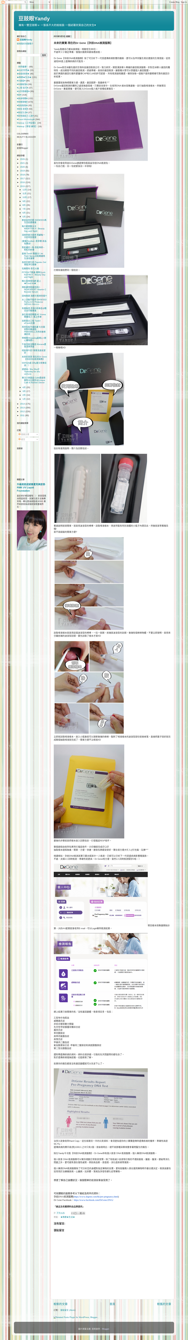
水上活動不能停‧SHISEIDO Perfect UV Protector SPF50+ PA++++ (34, 302)
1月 (24, 399)
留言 (22, 439)
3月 (24, 391)
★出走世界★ (23, 70)
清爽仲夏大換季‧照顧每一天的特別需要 (33, 236)
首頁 (112, 1304)
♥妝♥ (19, 95)
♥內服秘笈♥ (22, 84)
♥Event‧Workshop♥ (26, 119)
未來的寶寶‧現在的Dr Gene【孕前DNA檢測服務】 (34, 358)
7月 (24, 209)
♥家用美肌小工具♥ (25, 116)
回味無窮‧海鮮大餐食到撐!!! (34, 296)
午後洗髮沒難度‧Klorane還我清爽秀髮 (34, 345)
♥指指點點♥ (22, 105)
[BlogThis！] (75, 1213)
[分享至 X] (78, 1213)
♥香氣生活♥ (22, 112)
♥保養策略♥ (22, 102)
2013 (22, 408)
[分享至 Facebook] (80, 1213)
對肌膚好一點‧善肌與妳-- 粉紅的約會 (33, 248)
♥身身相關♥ (22, 98)
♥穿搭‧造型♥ (22, 109)
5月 (24, 217)
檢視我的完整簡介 (25, 44)
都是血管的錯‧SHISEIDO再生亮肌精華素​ (34, 221)
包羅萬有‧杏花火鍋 (30, 268)
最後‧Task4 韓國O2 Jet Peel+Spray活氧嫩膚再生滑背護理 (33, 255)
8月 (24, 205)
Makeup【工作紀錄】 (27, 123)
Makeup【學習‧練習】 (27, 126)
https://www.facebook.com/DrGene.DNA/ (93, 1200)
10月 (24, 197)
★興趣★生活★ (68, 1217)
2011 (22, 415)
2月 (24, 395)
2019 (22, 171)
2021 (22, 163)
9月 (24, 201)
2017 (22, 178)
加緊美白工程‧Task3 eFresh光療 (31, 322)
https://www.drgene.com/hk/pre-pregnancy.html (96, 1196)
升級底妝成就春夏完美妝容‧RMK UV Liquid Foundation (31, 487)
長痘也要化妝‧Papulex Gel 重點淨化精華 (34, 263)
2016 (22, 182)
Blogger (105, 1329)
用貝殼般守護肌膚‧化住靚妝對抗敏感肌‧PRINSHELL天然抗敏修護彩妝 (34, 330)
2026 (22, 159)
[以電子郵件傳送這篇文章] (72, 1213)
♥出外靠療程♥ (23, 91)
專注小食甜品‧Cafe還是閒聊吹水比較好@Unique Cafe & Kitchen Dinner (33, 380)
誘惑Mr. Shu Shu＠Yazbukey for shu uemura (31, 371)
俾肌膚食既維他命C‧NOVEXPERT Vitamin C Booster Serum (34, 289)
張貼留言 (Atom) (67, 1310)
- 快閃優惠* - (22, 67)
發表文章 (24, 434)
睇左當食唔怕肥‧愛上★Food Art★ (31, 282)
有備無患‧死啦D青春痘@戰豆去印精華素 (34, 309)
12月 (24, 190)
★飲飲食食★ (23, 74)
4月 (24, 387)
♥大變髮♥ (21, 81)
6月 (24, 213)
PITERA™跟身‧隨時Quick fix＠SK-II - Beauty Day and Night (33, 274)
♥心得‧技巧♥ (22, 88)
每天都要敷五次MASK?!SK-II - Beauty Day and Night (33, 228)
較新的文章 (61, 1304)
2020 (22, 167)
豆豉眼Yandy (34, 19)
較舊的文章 (164, 1304)
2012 (22, 411)
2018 (22, 175)
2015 (22, 186)
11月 (24, 193)
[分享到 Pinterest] (83, 1213)
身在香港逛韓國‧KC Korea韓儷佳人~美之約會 (34, 315)
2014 (22, 404)
